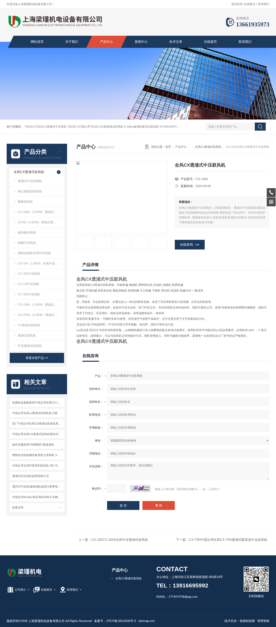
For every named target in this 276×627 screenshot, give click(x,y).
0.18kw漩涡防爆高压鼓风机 (141, 126)
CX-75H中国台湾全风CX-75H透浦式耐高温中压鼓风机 (228, 539)
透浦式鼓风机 (27, 335)
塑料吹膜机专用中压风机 (34, 253)
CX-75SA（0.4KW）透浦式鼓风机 (40, 315)
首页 (168, 146)
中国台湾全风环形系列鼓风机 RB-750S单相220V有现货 (37, 465)
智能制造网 (247, 621)
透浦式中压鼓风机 (30, 181)
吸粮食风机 (25, 201)
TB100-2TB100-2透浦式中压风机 (45, 126)
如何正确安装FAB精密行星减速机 (33, 444)
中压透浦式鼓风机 (30, 345)
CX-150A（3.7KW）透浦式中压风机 (41, 212)
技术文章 (175, 41)
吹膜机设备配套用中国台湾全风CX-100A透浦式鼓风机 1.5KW (37, 402)
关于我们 (71, 41)
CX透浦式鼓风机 (29, 325)
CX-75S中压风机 (29, 273)
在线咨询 (186, 244)
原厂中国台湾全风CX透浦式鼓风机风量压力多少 (37, 423)
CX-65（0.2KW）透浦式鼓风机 (38, 222)
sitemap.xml (146, 621)
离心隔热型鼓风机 (30, 191)
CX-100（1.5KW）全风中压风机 (39, 263)
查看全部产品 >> (37, 358)
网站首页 (37, 41)
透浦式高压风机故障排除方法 (30, 476)
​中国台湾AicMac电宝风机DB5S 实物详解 (37, 497)
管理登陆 (263, 621)
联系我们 (263, 4)
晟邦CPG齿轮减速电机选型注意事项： (36, 486)
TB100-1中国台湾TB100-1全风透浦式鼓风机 (95, 126)
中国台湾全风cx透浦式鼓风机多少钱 (34, 413)
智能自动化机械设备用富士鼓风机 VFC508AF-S (37, 455)
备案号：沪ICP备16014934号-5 (115, 621)
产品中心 (106, 41)
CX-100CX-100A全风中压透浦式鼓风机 (119, 539)
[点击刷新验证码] (140, 488)
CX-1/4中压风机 (28, 284)
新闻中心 (141, 41)
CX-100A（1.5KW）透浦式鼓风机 (40, 304)
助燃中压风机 (27, 242)
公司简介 (20, 589)
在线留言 (250, 4)
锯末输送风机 (27, 232)
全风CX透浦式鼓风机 (29, 172)
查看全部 (17, 507)
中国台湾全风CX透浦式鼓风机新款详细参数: (37, 434)
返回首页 (237, 4)
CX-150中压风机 (29, 294)
